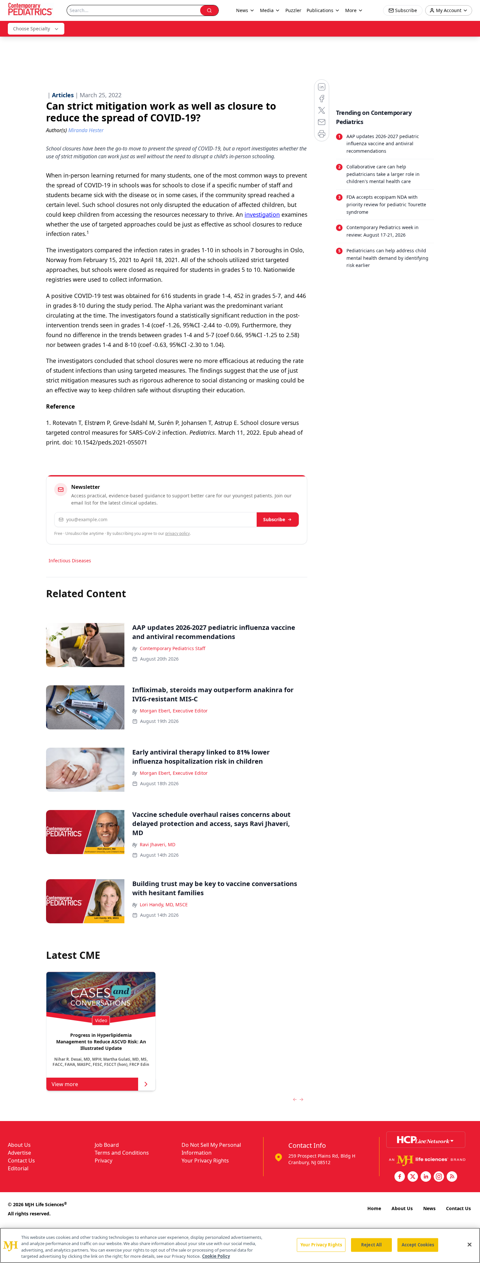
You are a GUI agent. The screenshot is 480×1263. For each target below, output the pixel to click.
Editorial (18, 1168)
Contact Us (21, 1160)
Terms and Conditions (122, 1152)
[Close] (469, 1244)
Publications (320, 10)
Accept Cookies (418, 1245)
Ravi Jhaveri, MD (157, 844)
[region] (240, 1245)
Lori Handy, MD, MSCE (164, 904)
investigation (262, 214)
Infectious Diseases (70, 560)
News (429, 1208)
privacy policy (177, 533)
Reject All (371, 1245)
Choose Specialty (31, 28)
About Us (19, 1144)
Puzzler (293, 10)
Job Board (107, 1144)
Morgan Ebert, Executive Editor (174, 711)
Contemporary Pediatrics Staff (172, 648)
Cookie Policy (216, 1256)
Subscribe (274, 519)
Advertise (19, 1152)
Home (374, 1208)
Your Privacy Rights (205, 1160)
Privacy (103, 1160)
